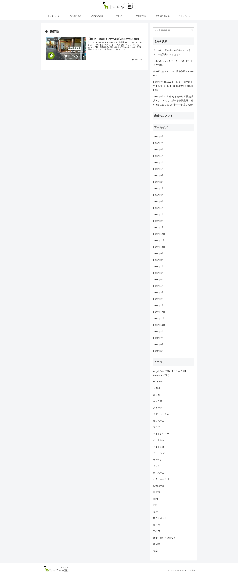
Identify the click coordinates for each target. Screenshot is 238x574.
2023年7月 (158, 266)
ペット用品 (158, 440)
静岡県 (156, 544)
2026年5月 (158, 149)
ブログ (156, 427)
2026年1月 (158, 169)
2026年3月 (158, 162)
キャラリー (158, 401)
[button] (192, 30)
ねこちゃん (158, 420)
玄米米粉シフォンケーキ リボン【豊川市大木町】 (172, 63)
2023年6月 (158, 273)
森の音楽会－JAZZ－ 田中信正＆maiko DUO (173, 73)
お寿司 (156, 388)
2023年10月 (159, 247)
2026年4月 (158, 156)
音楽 (155, 550)
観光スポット (160, 518)
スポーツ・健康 (161, 414)
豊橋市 (156, 531)
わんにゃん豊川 (161, 479)
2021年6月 (158, 344)
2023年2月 (158, 299)
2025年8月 (158, 182)
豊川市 (156, 524)
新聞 (155, 498)
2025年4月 (158, 208)
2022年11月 (159, 318)
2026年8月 (158, 136)
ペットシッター (161, 433)
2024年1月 (158, 227)
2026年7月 (158, 143)
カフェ (156, 394)
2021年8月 (158, 331)
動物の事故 (158, 485)
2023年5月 (158, 279)
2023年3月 (158, 292)
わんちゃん (158, 472)
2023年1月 (158, 305)
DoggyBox (158, 381)
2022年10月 (159, 325)
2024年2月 (158, 221)
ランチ (156, 466)
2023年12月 (159, 234)
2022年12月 (159, 312)
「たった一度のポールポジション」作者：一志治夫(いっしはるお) (172, 52)
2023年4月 (158, 286)
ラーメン (157, 459)
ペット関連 (158, 446)
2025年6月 (158, 195)
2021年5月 (158, 351)
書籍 (155, 511)
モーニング (158, 453)
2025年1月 (158, 214)
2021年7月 (158, 338)
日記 (155, 505)
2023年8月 (158, 260)
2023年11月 (159, 240)
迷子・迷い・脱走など (164, 537)
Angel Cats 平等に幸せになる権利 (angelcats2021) (170, 373)
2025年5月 (158, 201)
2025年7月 (158, 188)
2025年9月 (158, 175)
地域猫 (156, 492)
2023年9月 (158, 253)
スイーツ (157, 407)
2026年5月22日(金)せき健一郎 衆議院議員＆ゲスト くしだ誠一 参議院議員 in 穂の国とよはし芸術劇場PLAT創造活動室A (173, 100)
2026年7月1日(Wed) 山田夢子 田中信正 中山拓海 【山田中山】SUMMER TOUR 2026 (173, 86)
